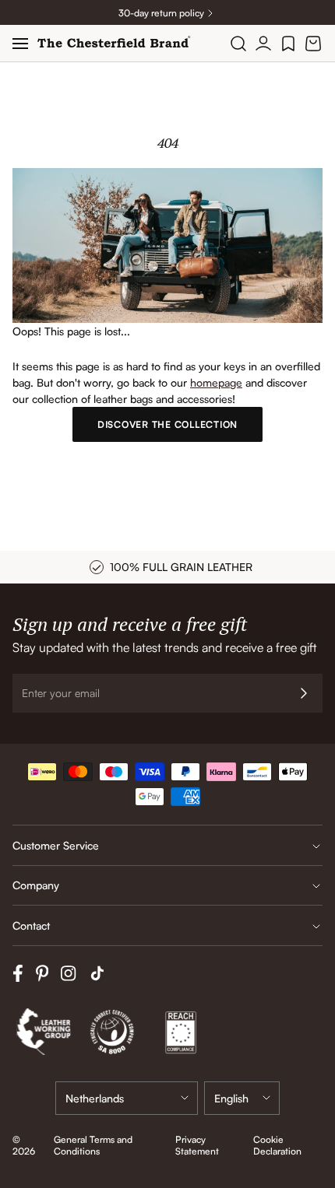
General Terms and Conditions (93, 1145)
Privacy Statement (197, 1145)
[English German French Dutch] (242, 1098)
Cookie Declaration (277, 1145)
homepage (216, 382)
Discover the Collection (167, 424)
